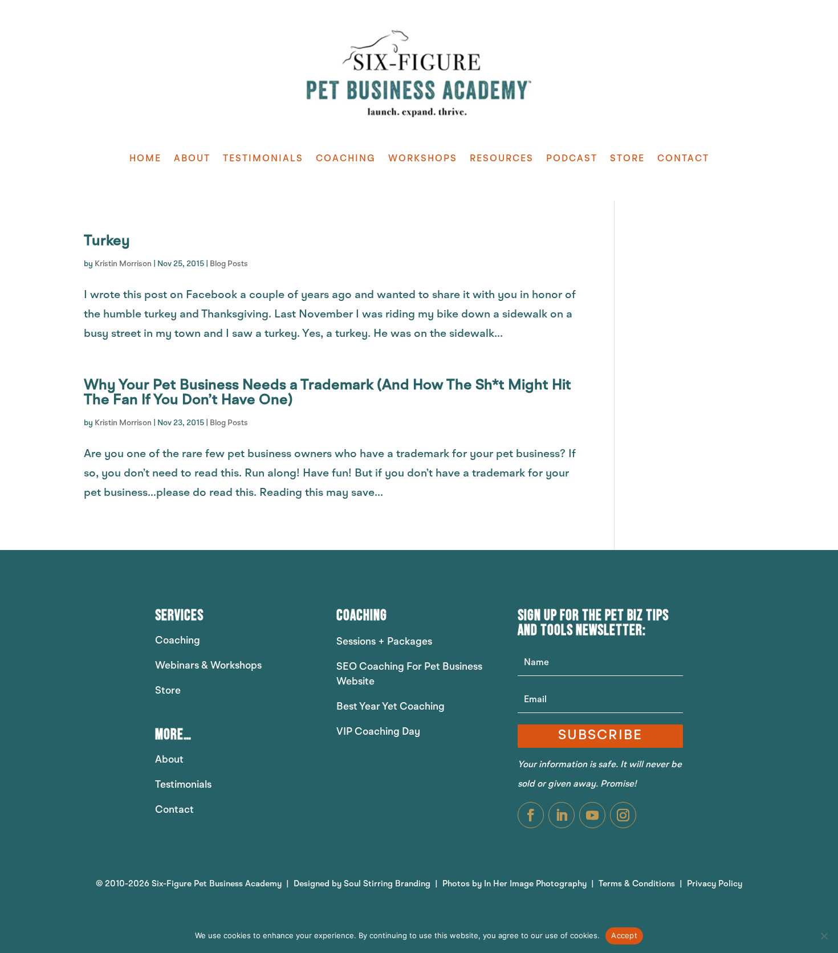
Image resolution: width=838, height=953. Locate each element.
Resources (502, 159)
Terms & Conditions (638, 884)
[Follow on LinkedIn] (561, 815)
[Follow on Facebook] (531, 815)
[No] (823, 936)
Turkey (107, 241)
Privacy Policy (714, 884)
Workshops (422, 159)
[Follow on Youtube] (592, 815)
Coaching (346, 159)
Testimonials (263, 159)
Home (145, 159)
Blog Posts (229, 264)
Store (627, 159)
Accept (624, 935)
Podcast (571, 159)
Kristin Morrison (123, 264)
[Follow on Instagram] (623, 815)
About (192, 159)
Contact (683, 159)
